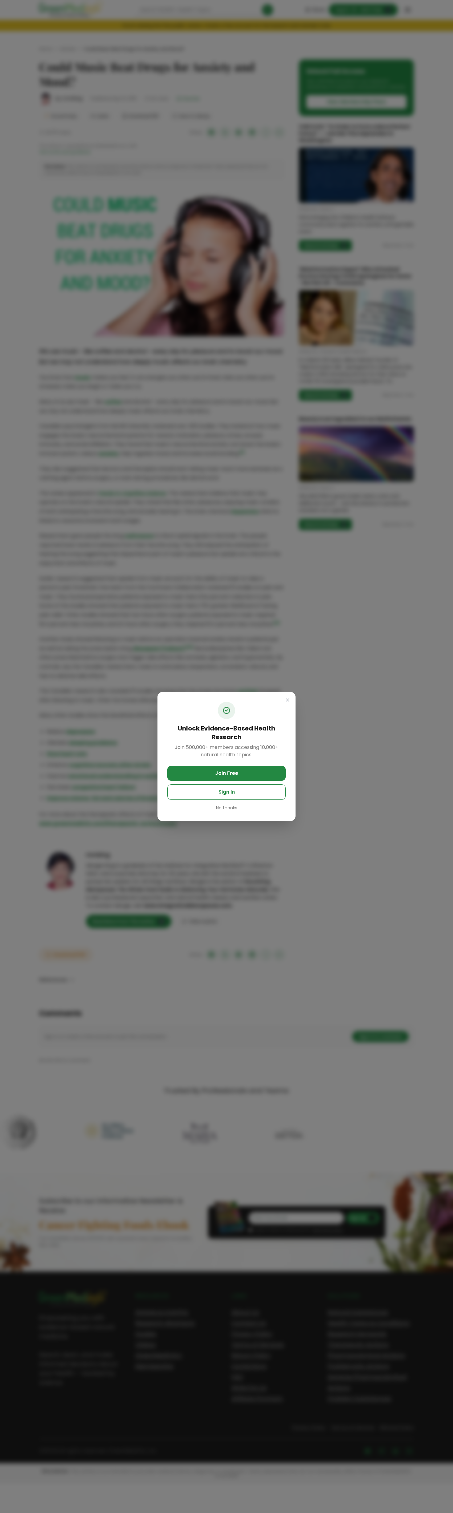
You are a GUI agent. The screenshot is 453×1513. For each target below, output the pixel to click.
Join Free (226, 773)
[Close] (287, 700)
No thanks (226, 808)
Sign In (226, 791)
